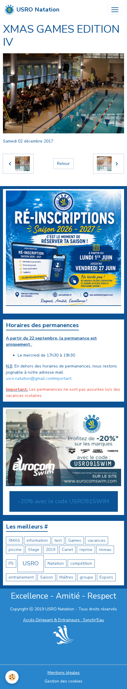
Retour (63, 163)
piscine (15, 549)
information (37, 540)
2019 (50, 549)
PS (11, 563)
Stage (33, 549)
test (58, 540)
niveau (105, 549)
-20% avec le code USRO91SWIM (63, 501)
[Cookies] (12, 677)
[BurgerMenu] (115, 10)
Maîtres (66, 577)
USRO (30, 563)
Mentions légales (64, 672)
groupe (86, 577)
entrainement (21, 577)
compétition (81, 563)
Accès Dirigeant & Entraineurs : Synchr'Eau (63, 620)
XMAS (14, 540)
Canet (67, 549)
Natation (56, 563)
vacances (96, 540)
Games (74, 540)
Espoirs (106, 577)
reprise (85, 549)
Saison (46, 577)
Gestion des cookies (63, 681)
